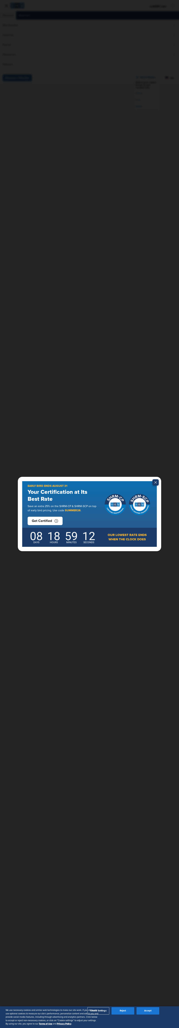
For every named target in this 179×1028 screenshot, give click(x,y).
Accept (147, 1011)
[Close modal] (155, 482)
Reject (123, 1011)
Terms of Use (45, 1023)
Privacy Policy (64, 1023)
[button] (45, 521)
